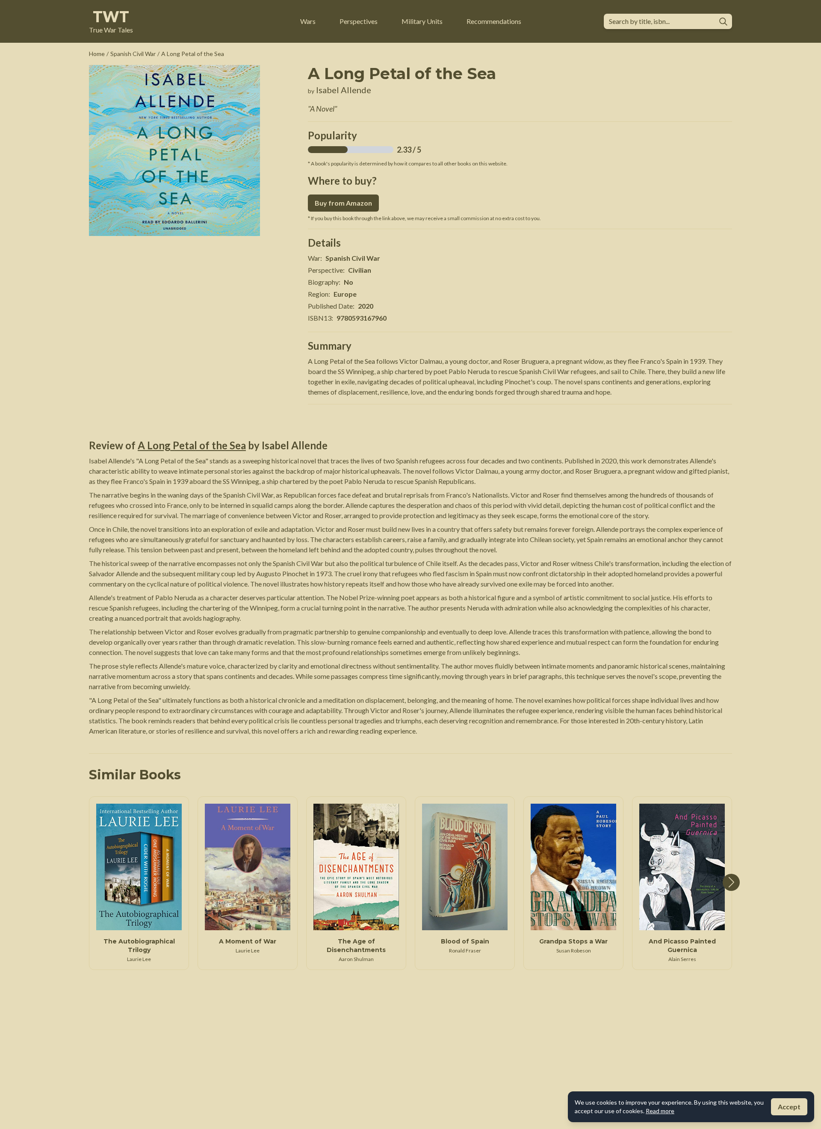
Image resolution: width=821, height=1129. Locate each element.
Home (97, 53)
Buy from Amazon (343, 203)
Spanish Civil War (133, 53)
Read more (660, 1110)
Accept (789, 1106)
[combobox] (661, 21)
